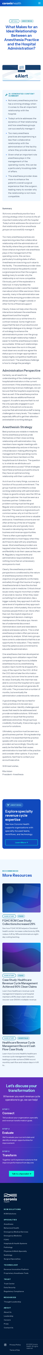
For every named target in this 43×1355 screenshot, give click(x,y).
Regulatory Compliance (14, 1291)
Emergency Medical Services (16, 1232)
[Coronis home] (11, 3)
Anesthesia (8, 1224)
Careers (7, 1320)
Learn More (20, 842)
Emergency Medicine (13, 1236)
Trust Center (9, 1284)
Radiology (8, 1255)
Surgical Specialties (12, 1259)
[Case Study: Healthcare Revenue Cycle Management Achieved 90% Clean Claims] (21, 972)
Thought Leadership (12, 1302)
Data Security (9, 1287)
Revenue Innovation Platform (16, 1269)
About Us (7, 1312)
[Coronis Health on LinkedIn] (5, 1344)
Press (6, 1324)
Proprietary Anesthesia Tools (16, 1273)
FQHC (6, 1239)
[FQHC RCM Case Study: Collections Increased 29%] (21, 910)
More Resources (17, 875)
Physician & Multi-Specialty (15, 1251)
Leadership (8, 1316)
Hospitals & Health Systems (15, 1243)
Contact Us (8, 1328)
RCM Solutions (10, 1214)
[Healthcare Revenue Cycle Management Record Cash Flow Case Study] (21, 1036)
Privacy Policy (15, 1345)
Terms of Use (15, 1350)
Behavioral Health (11, 1228)
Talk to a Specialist (20, 1174)
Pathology (8, 1247)
